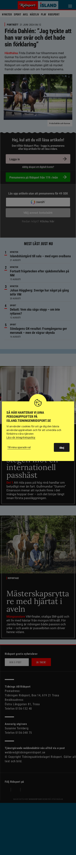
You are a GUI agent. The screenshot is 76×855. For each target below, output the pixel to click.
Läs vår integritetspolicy (20, 437)
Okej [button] (61, 447)
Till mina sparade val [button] (19, 447)
